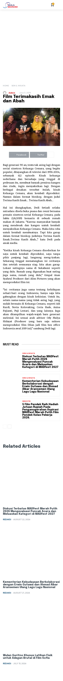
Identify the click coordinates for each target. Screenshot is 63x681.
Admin (12, 93)
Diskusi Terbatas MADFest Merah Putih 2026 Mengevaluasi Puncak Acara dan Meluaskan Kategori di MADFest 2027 (40, 361)
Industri (26, 401)
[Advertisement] (31, 42)
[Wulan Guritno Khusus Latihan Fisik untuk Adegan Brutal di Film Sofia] (31, 625)
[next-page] (9, 426)
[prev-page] (5, 426)
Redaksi (7, 519)
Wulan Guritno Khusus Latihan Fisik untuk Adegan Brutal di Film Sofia (27, 656)
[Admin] (5, 93)
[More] (51, 155)
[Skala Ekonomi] (10, 5)
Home (6, 85)
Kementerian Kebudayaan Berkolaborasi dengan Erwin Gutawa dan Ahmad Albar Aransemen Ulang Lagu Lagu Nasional (40, 386)
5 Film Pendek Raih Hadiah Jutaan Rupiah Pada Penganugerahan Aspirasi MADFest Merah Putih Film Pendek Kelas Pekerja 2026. (40, 411)
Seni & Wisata (18, 85)
